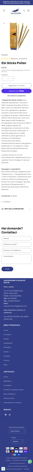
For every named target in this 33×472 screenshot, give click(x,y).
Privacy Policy (9, 398)
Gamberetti (8, 343)
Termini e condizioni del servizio (17, 466)
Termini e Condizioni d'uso (13, 390)
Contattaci (8, 385)
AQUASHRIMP (15, 458)
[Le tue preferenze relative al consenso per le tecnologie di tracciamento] (3, 469)
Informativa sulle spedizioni (14, 469)
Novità (6, 339)
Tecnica (6, 360)
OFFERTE (7, 347)
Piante (6, 352)
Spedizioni (7, 381)
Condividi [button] (6, 202)
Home (6, 330)
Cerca (6, 377)
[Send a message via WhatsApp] (30, 461)
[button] (4, 11)
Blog (5, 365)
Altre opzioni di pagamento (16, 95)
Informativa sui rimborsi (13, 402)
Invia (7, 269)
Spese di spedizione (17, 70)
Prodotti (7, 356)
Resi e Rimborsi (9, 394)
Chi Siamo (7, 334)
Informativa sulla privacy (17, 463)
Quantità (4, 75)
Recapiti (26, 469)
